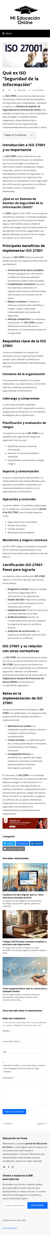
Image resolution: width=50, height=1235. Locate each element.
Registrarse (37, 1205)
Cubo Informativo (10, 1228)
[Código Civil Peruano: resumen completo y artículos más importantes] (25, 924)
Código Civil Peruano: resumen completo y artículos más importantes (24, 943)
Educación (21, 90)
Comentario (8, 1077)
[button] (7, 33)
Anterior (7, 1123)
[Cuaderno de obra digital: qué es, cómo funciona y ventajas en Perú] (25, 877)
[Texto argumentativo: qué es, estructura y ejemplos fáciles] (25, 971)
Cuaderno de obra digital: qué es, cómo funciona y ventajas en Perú (23, 896)
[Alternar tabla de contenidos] (31, 135)
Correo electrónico (12, 1041)
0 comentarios (38, 90)
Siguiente (41, 1123)
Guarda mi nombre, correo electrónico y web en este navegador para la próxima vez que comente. (24, 1068)
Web (5, 1051)
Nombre (7, 1031)
